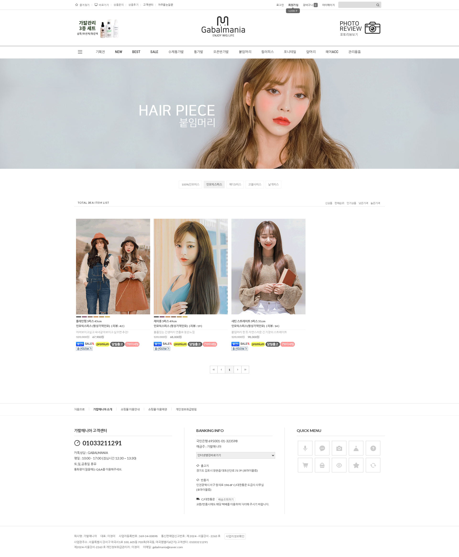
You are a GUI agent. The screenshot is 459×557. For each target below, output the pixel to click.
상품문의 (119, 4)
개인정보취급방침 (186, 409)
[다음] (237, 369)
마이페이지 (328, 4)
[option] (98, 28)
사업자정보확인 (235, 536)
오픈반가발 (221, 52)
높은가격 (375, 203)
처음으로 (79, 409)
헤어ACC (332, 52)
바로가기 (104, 4)
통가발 (198, 52)
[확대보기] (106, 312)
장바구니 (310, 4)
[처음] (214, 369)
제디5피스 (235, 184)
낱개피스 (273, 184)
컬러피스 (267, 52)
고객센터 (148, 4)
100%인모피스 (190, 184)
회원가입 (293, 4)
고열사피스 (254, 184)
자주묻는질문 (165, 4)
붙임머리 (245, 52)
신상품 (328, 203)
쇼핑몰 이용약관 (157, 409)
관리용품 (354, 52)
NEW (118, 52)
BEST (136, 52)
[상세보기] (119, 312)
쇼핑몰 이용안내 (130, 409)
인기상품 (351, 203)
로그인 (280, 4)
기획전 (100, 52)
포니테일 (290, 52)
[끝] (245, 369)
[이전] (221, 369)
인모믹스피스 (214, 184)
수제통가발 (176, 52)
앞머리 (311, 52)
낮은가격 (363, 203)
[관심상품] (113, 312)
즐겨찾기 (85, 4)
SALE (154, 52)
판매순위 (339, 203)
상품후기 (133, 4)
